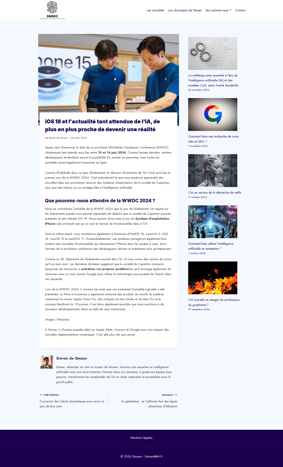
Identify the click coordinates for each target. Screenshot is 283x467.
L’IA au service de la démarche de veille (214, 192)
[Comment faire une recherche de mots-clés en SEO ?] (215, 114)
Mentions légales (141, 438)
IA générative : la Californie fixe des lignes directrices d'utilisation (149, 400)
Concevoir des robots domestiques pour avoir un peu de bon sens (72, 400)
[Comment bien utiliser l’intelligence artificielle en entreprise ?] (215, 221)
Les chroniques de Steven (185, 10)
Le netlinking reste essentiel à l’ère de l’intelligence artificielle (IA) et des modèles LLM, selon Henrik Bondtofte (213, 80)
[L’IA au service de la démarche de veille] (215, 170)
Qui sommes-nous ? (218, 10)
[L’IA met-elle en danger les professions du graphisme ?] (215, 277)
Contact (240, 10)
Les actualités (155, 10)
